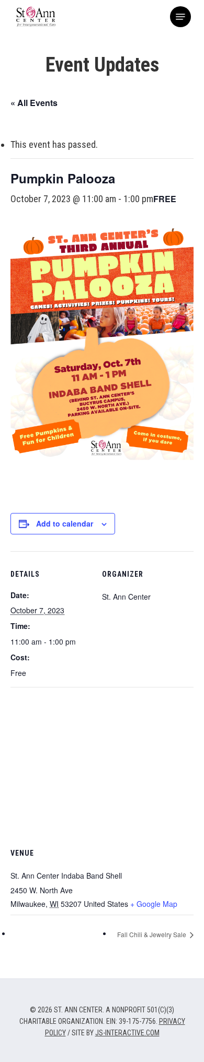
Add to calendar (64, 523)
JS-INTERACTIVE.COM (127, 1033)
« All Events (34, 103)
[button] (180, 16)
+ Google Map (153, 903)
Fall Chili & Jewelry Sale (152, 934)
